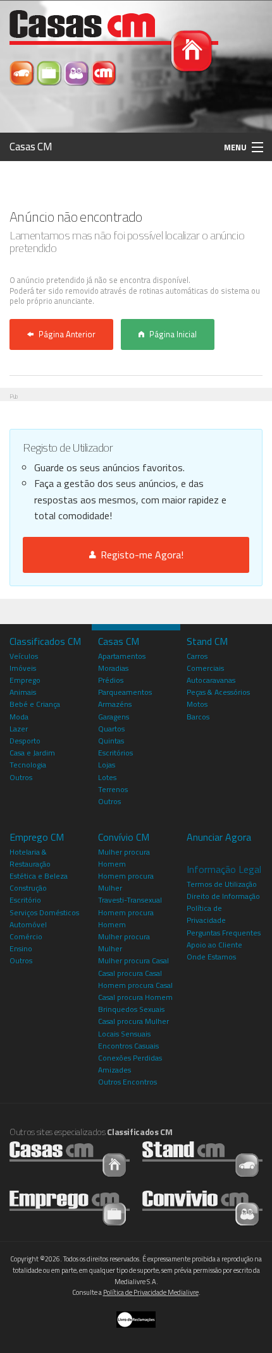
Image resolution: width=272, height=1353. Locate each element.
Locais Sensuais (124, 1034)
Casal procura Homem (135, 997)
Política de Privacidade (206, 914)
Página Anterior (67, 334)
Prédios (110, 680)
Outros (20, 777)
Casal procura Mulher (133, 1021)
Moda (18, 717)
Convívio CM (123, 837)
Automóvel (28, 924)
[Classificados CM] (103, 72)
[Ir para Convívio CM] (202, 1207)
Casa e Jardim (32, 753)
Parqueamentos (125, 692)
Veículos (23, 656)
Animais (22, 692)
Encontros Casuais (128, 1046)
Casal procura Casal (130, 973)
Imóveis (22, 668)
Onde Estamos (211, 957)
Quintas (111, 741)
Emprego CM (36, 837)
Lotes (107, 777)
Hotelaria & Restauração (30, 858)
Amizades (114, 1070)
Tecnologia (27, 765)
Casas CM (31, 146)
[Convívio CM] (77, 72)
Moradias (113, 668)
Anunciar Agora (219, 837)
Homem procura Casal (135, 985)
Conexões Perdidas (130, 1058)
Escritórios (115, 753)
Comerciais (205, 668)
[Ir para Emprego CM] (69, 1207)
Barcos (198, 717)
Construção (28, 888)
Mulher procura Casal (133, 960)
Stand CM (207, 641)
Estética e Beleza (38, 876)
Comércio (25, 936)
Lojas (106, 765)
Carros (197, 656)
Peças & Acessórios (218, 692)
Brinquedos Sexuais (131, 1009)
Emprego (24, 680)
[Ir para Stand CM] (202, 1159)
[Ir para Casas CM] (69, 1159)
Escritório (25, 900)
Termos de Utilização (222, 884)
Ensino (20, 948)
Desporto (24, 741)
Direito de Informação (223, 896)
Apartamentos (121, 656)
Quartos (111, 729)
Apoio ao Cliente (214, 945)
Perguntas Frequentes (224, 933)
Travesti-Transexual (130, 900)
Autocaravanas (211, 680)
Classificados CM (45, 641)
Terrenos (113, 789)
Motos (197, 704)
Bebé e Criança (34, 704)
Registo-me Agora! (139, 554)
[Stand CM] (23, 72)
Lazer (18, 729)
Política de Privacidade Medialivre (151, 1292)
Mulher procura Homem (124, 858)
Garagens (113, 717)
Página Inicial (173, 334)
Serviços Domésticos (44, 912)
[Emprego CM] (50, 72)
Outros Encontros (127, 1082)
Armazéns (115, 704)
